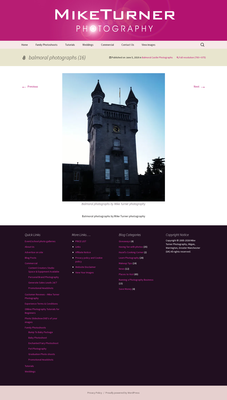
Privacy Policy (94, 392)
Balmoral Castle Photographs (157, 57)
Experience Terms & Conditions (41, 303)
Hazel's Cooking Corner (131, 252)
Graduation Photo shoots (41, 354)
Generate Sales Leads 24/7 (42, 282)
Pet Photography (37, 348)
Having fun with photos (131, 246)
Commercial (107, 44)
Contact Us (127, 44)
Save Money (125, 289)
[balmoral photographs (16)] (113, 137)
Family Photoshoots (46, 44)
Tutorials (70, 44)
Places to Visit (126, 274)
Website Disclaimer (85, 267)
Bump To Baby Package (40, 332)
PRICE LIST (80, 241)
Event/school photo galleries (40, 241)
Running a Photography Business (136, 279)
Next (200, 86)
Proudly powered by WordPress (123, 392)
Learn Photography (129, 257)
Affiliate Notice (83, 252)
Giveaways (124, 241)
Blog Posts (30, 257)
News (122, 268)
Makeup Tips (125, 263)
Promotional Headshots (40, 288)
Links (78, 246)
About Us (29, 246)
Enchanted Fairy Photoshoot (43, 343)
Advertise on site (34, 252)
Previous (29, 86)
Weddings (87, 44)
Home (24, 44)
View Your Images (84, 272)
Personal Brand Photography (43, 277)
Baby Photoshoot (37, 337)
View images (148, 44)
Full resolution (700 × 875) (192, 57)
